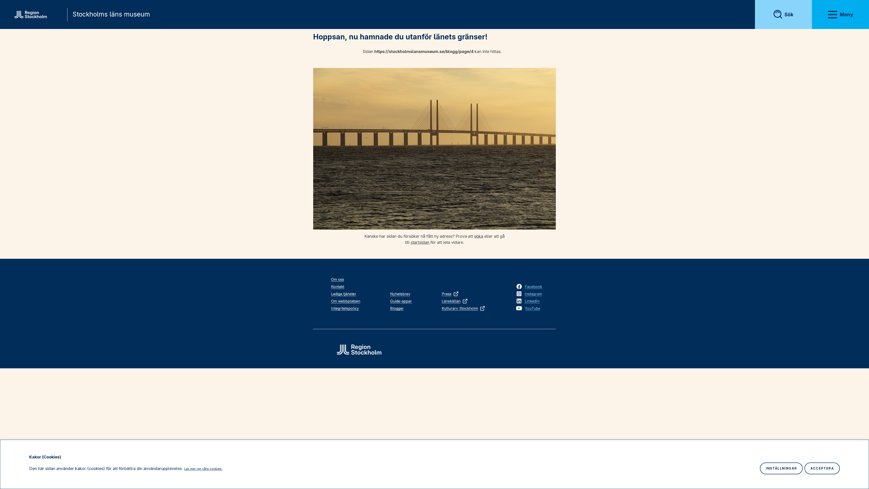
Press (446, 294)
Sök (788, 14)
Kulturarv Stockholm (460, 308)
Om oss (337, 279)
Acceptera (822, 468)
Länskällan (451, 301)
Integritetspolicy (345, 308)
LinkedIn (532, 301)
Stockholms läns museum (111, 14)
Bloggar (397, 308)
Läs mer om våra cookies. (203, 469)
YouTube (532, 308)
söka (478, 236)
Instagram (533, 294)
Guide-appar (401, 301)
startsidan (420, 242)
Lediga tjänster (343, 294)
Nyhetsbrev (400, 294)
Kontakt (337, 286)
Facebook (533, 286)
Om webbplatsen (345, 301)
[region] (434, 464)
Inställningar (781, 468)
